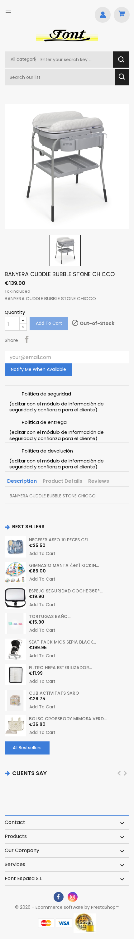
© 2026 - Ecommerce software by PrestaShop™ (67, 907)
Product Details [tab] (62, 481)
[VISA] (64, 923)
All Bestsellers (27, 748)
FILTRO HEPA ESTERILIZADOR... (60, 667)
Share (27, 339)
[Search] (121, 59)
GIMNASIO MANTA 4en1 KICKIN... (64, 565)
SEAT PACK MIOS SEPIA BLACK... (62, 642)
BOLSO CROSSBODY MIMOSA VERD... (68, 719)
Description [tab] (22, 481)
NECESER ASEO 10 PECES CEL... (60, 540)
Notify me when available (38, 369)
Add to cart (49, 323)
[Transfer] (85, 923)
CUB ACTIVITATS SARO (54, 693)
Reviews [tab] (98, 481)
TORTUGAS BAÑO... (49, 616)
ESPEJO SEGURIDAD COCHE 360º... (66, 591)
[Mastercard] (46, 923)
